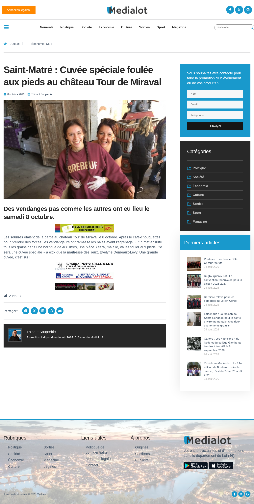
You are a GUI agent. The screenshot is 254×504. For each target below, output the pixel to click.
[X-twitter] (239, 10)
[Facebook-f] (230, 10)
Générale (46, 27)
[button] (25, 310)
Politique (67, 27)
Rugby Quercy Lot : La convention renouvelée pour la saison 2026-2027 (223, 279)
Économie (106, 27)
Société (86, 27)
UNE (49, 43)
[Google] (248, 10)
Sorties (144, 27)
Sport (161, 27)
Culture (126, 27)
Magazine (179, 27)
